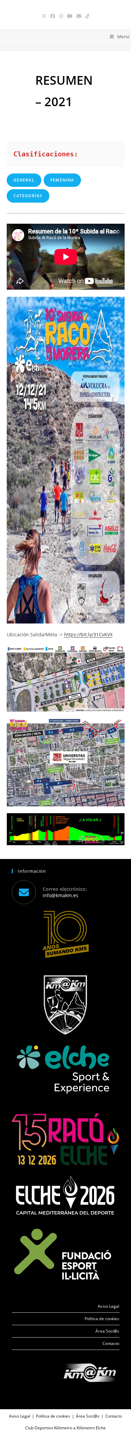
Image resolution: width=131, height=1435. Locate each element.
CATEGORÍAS (28, 196)
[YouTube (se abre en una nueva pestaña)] (70, 16)
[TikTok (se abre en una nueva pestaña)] (87, 16)
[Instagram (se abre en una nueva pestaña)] (61, 16)
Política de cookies (102, 1318)
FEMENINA (62, 180)
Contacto (111, 1343)
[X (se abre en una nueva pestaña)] (44, 16)
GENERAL (24, 180)
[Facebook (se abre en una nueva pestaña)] (52, 16)
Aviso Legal (108, 1306)
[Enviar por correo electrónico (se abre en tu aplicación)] (79, 16)
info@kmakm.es (60, 895)
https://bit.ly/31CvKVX (88, 634)
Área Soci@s (107, 1331)
